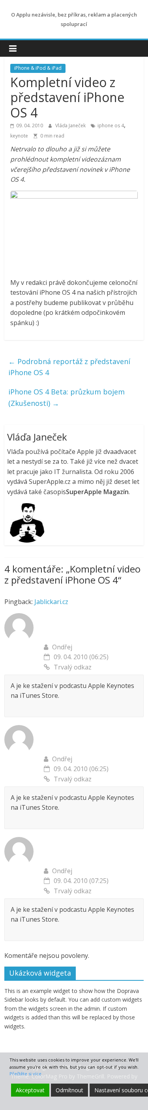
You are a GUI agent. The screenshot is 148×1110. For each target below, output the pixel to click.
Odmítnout (69, 1090)
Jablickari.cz (51, 601)
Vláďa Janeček (71, 125)
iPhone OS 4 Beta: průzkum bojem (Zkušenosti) (66, 397)
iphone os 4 (110, 125)
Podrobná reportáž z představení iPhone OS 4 (69, 367)
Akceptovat (30, 1090)
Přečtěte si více (25, 1074)
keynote (19, 135)
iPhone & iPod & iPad (38, 68)
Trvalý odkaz (73, 667)
